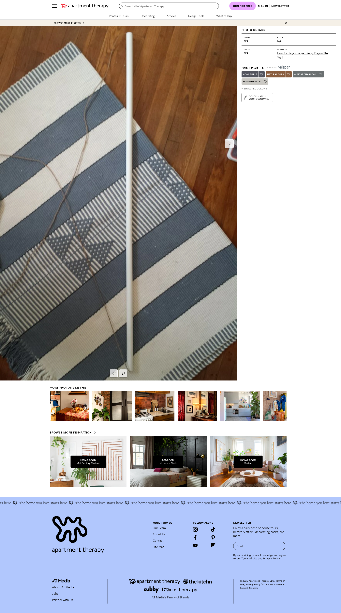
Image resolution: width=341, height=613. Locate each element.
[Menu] (54, 6)
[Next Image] (229, 143)
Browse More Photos (67, 23)
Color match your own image (259, 97)
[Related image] (69, 406)
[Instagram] (195, 529)
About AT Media (63, 587)
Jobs (55, 593)
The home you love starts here (76, 502)
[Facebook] (195, 537)
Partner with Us (62, 599)
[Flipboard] (213, 545)
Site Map (158, 546)
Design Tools (196, 16)
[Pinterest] (213, 537)
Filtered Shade (251, 81)
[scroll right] (283, 406)
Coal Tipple (250, 74)
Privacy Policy (271, 558)
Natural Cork (275, 74)
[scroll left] (53, 406)
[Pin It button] (123, 373)
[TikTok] (213, 529)
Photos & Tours (118, 16)
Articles (171, 16)
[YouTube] (195, 545)
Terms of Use (249, 558)
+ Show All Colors (254, 88)
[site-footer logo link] (61, 581)
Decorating (148, 16)
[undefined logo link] (85, 6)
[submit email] (279, 546)
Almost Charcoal (305, 74)
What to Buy (224, 16)
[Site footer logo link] (100, 533)
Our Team (159, 528)
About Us (159, 534)
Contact (158, 540)
